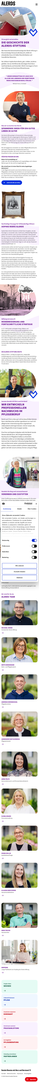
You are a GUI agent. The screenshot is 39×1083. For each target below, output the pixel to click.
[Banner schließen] (36, 503)
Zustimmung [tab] (7, 509)
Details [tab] (19, 509)
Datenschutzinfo (11, 1073)
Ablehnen (20, 577)
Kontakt (3, 1073)
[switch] (34, 546)
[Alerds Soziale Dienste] (8, 3)
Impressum (20, 1073)
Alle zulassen (19, 565)
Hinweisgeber (27, 1073)
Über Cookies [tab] (32, 509)
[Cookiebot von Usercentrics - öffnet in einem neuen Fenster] (24, 504)
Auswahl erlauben (19, 571)
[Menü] (36, 4)
